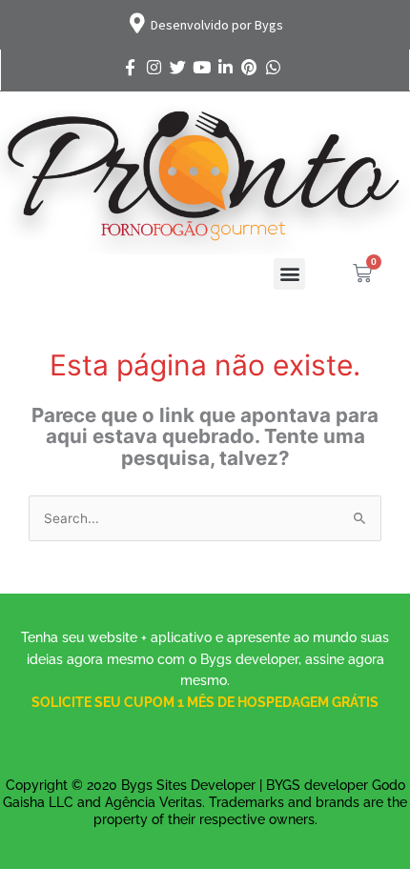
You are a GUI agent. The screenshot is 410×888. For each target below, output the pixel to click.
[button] (289, 274)
